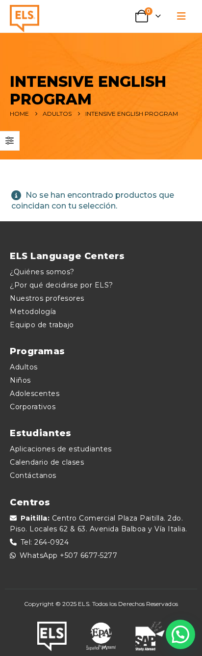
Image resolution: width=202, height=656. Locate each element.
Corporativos (32, 406)
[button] (181, 16)
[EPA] (101, 636)
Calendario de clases (47, 462)
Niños (20, 380)
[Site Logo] (24, 18)
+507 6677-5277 (88, 555)
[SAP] (150, 636)
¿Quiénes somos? (42, 271)
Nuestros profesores (47, 298)
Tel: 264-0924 (45, 542)
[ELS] (51, 636)
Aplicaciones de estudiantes (61, 449)
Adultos (24, 367)
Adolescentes (34, 393)
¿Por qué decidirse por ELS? (61, 285)
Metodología (33, 311)
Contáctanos (33, 475)
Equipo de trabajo (42, 324)
